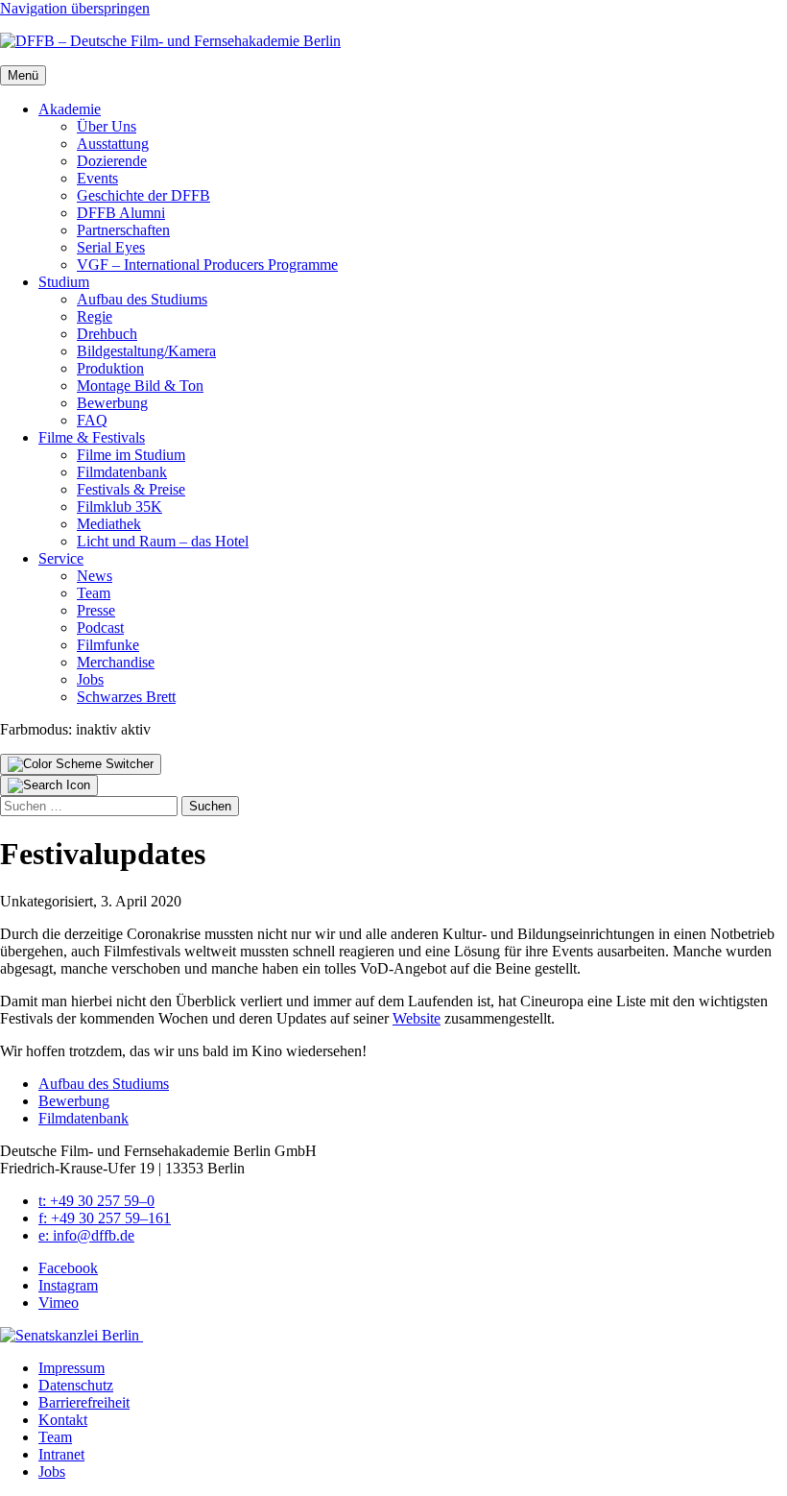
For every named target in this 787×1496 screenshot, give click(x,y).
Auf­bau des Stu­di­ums (142, 299)
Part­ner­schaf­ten (123, 230)
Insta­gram (68, 1285)
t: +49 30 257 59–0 (96, 1201)
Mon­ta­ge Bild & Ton (140, 385)
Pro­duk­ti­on (110, 368)
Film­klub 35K (119, 506)
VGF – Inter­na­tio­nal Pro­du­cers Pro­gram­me (207, 264)
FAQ (92, 420)
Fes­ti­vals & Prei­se (131, 489)
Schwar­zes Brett (126, 696)
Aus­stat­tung (113, 143)
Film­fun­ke (108, 645)
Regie (94, 316)
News (94, 575)
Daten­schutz (75, 1385)
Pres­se (96, 610)
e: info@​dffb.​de (86, 1235)
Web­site (417, 1018)
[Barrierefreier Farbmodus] (80, 764)
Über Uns (106, 126)
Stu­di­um (63, 282)
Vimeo (58, 1302)
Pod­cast (100, 627)
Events (97, 178)
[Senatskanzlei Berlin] (71, 1335)
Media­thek (109, 524)
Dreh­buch (107, 334)
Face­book (68, 1268)
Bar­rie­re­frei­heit (84, 1402)
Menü (23, 75)
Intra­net (61, 1454)
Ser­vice (60, 558)
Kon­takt (62, 1420)
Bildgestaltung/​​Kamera (146, 351)
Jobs (90, 679)
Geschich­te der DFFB (143, 195)
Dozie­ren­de (112, 161)
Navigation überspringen (75, 8)
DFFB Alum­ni (121, 213)
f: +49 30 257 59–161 (104, 1218)
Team (93, 593)
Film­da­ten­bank (122, 472)
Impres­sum (71, 1368)
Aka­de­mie (69, 109)
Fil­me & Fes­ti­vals (91, 437)
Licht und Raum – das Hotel (163, 541)
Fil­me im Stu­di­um (131, 454)
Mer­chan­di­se (116, 662)
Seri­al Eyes (111, 247)
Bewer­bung (112, 403)
